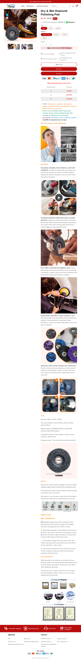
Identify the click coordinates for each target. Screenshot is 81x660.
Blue (51, 28)
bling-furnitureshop (45, 658)
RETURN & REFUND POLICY (16, 644)
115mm (65, 34)
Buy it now (59, 73)
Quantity (43, 41)
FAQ (9, 638)
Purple (58, 28)
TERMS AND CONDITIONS (31, 641)
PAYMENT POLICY (46, 638)
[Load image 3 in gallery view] (23, 47)
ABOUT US (27, 638)
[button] (31, 6)
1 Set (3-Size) (46, 34)
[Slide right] (35, 47)
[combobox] (61, 6)
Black (44, 28)
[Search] (70, 6)
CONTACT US (12, 641)
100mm (57, 34)
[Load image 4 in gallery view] (30, 47)
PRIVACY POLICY (62, 638)
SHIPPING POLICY (46, 641)
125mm (44, 38)
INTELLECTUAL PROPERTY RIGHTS (49, 645)
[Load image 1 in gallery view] (10, 47)
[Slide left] (5, 47)
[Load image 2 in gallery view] (17, 47)
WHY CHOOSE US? (62, 641)
